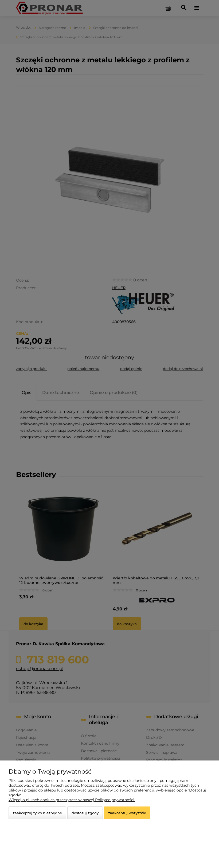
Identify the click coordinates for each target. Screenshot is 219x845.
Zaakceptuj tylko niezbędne (37, 813)
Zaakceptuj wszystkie (127, 813)
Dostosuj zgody (85, 813)
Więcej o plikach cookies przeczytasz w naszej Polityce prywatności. (72, 799)
